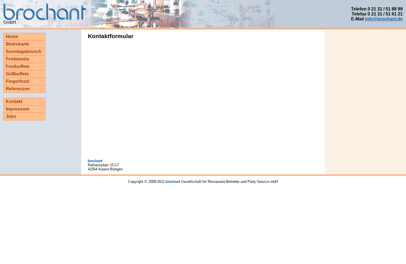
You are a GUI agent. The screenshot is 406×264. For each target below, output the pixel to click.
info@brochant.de (384, 19)
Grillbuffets (17, 74)
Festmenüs (17, 59)
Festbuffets (18, 66)
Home (12, 36)
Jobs (11, 116)
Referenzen (18, 88)
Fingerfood (17, 81)
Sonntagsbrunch (23, 51)
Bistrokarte (17, 44)
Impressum (17, 109)
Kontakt (14, 101)
